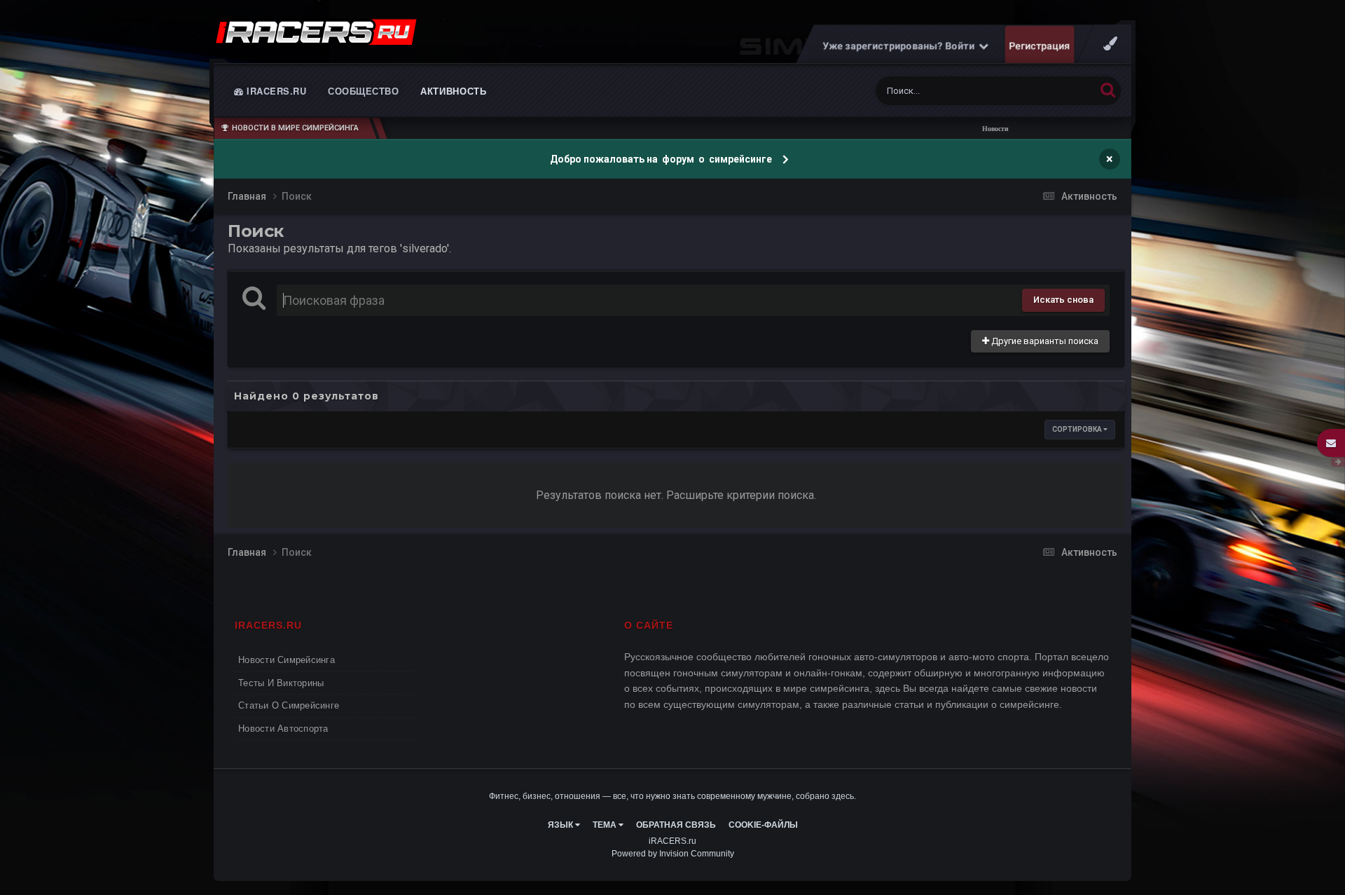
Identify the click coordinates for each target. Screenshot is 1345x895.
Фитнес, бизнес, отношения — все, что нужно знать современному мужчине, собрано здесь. (672, 796)
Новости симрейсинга (286, 660)
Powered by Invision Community (673, 854)
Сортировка (1077, 429)
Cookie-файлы (763, 825)
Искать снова (1063, 299)
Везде (1063, 91)
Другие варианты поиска (1043, 341)
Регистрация (1039, 45)
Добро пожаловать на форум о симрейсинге (662, 159)
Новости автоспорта (283, 728)
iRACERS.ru (275, 90)
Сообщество (363, 90)
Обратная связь (676, 825)
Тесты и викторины (281, 683)
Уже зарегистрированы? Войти (901, 45)
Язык (561, 825)
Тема (606, 825)
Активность (453, 90)
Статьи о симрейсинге (288, 705)
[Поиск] (1108, 89)
